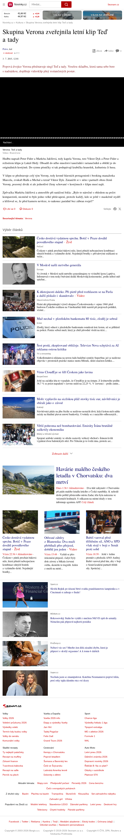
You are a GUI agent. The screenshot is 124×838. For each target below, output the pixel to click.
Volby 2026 (8, 718)
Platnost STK (91, 774)
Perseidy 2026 (79, 783)
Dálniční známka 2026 (96, 756)
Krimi (39, 323)
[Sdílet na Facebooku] (115, 209)
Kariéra (46, 821)
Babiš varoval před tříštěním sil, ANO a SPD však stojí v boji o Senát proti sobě (103, 543)
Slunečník (71, 793)
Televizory (42, 809)
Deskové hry (110, 804)
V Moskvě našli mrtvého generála (59, 265)
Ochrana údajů (105, 821)
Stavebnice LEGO (58, 804)
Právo (5, 49)
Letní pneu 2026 (93, 752)
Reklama (35, 821)
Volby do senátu (11, 736)
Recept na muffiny (12, 756)
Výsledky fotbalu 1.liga (96, 722)
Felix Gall (48, 736)
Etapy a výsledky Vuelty (55, 722)
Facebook (14, 821)
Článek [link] (6, 86)
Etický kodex (88, 821)
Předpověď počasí (59, 783)
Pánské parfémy (76, 809)
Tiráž (55, 821)
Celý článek (88, 502)
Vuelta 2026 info (52, 718)
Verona (28, 218)
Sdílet (111, 50)
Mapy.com (42, 783)
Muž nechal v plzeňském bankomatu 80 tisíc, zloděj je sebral (77, 318)
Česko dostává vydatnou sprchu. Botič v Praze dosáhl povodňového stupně (72, 240)
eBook (99, 50)
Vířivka (68, 799)
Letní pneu (95, 804)
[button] (62, 107)
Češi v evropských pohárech (60, 788)
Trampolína (57, 793)
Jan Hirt (48, 727)
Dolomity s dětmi (52, 774)
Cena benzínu (96, 783)
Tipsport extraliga (93, 727)
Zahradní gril (55, 799)
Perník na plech (11, 774)
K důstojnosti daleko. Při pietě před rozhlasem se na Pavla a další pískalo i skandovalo (75, 294)
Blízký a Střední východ (47, 434)
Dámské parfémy (79, 804)
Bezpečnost (42, 376)
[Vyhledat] (66, 4)
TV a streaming (44, 354)
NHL (87, 740)
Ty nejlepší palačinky (13, 752)
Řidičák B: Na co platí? (96, 765)
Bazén (25, 793)
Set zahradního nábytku (103, 793)
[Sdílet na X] (119, 209)
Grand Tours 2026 (53, 740)
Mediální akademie (70, 821)
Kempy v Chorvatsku (54, 752)
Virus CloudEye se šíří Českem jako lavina (65, 372)
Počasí (40, 246)
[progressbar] (62, 137)
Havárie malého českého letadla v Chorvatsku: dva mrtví (84, 475)
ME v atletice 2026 (94, 731)
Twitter (25, 821)
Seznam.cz (113, 4)
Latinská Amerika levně (55, 770)
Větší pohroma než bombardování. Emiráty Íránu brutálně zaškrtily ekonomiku (75, 427)
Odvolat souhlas (48, 825)
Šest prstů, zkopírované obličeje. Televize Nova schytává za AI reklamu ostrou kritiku (78, 347)
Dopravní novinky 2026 (96, 761)
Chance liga (91, 718)
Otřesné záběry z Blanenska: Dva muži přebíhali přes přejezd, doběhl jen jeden (59, 543)
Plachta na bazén (40, 793)
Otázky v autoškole (94, 770)
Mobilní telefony (39, 804)
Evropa (40, 269)
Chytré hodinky (57, 809)
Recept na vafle (11, 770)
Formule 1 (90, 736)
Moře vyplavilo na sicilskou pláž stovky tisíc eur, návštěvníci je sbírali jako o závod (78, 401)
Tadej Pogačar (51, 731)
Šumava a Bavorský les (55, 761)
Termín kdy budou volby (15, 731)
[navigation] (3, 4)
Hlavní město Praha (46, 300)
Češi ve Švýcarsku (53, 765)
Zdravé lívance (10, 761)
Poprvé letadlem (52, 756)
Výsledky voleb (10, 727)
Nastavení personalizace (71, 825)
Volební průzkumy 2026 (15, 722)
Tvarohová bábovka (13, 765)
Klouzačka (83, 793)
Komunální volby (11, 740)
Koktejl (40, 407)
